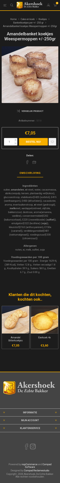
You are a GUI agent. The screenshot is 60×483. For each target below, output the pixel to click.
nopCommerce (30, 464)
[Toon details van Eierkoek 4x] (44, 320)
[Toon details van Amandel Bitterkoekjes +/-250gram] (15, 320)
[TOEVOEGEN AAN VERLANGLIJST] (52, 142)
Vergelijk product (32, 111)
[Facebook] (26, 446)
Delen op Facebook (27, 162)
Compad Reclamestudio (36, 470)
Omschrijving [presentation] (30, 173)
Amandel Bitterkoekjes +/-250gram (15, 340)
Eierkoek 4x (44, 337)
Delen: (30, 155)
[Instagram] (32, 446)
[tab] (30, 173)
